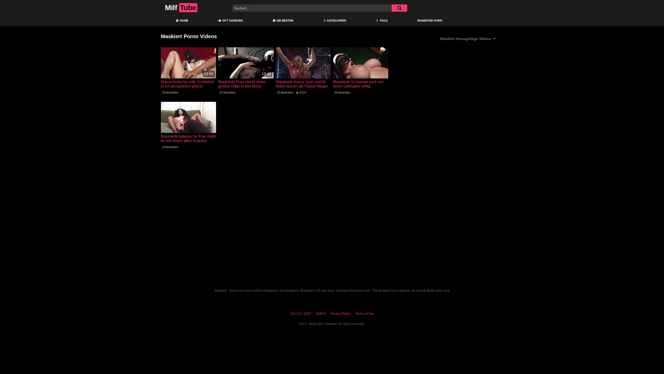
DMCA (321, 314)
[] (399, 8)
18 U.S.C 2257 (300, 314)
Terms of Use (365, 314)
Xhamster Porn (429, 20)
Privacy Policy (340, 314)
